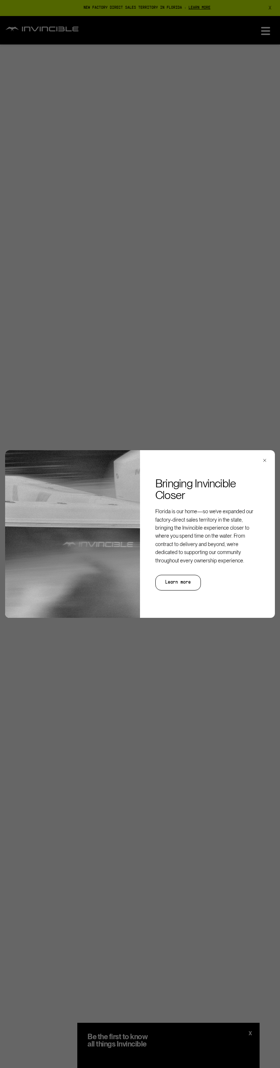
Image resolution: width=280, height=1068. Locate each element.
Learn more (178, 582)
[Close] (265, 460)
